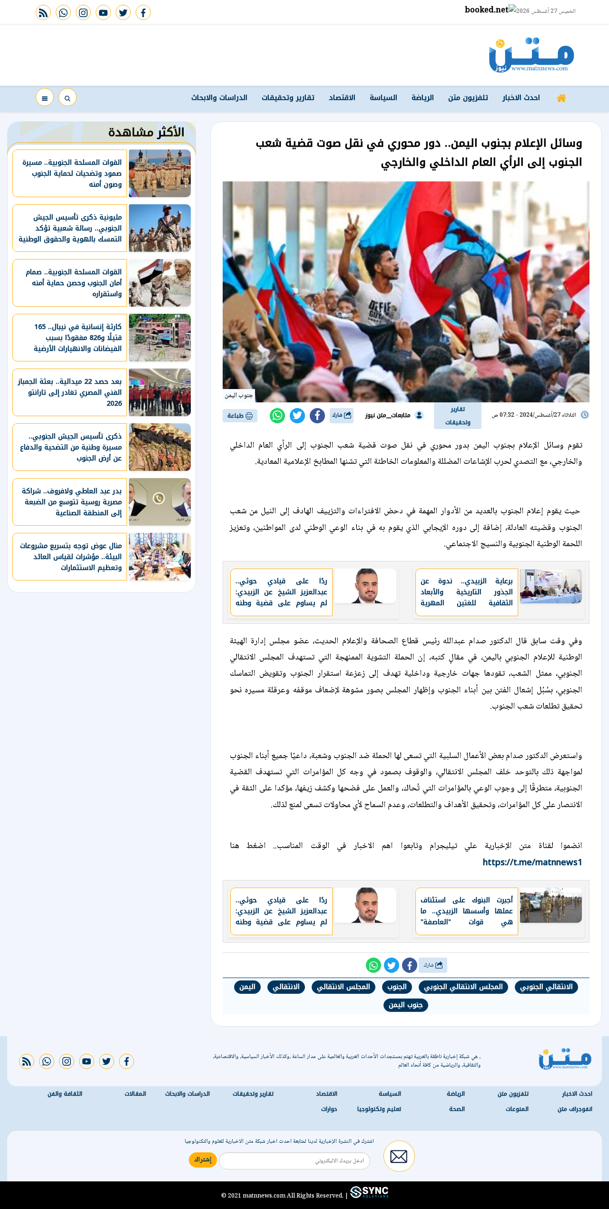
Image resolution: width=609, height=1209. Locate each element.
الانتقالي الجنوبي (546, 986)
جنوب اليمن (406, 1005)
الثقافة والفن (65, 1094)
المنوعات (517, 1109)
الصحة (457, 1109)
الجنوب (397, 986)
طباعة (236, 415)
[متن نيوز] (532, 54)
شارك (338, 415)
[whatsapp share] (277, 415)
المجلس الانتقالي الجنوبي (463, 986)
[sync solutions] (368, 1196)
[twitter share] (297, 415)
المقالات (135, 1094)
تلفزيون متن (468, 97)
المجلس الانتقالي (343, 986)
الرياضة (423, 97)
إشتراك (203, 1160)
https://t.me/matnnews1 (532, 862)
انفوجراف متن (575, 1109)
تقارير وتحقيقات (288, 97)
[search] (68, 97)
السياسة (383, 97)
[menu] (45, 97)
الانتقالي (286, 986)
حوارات (329, 1109)
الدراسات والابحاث (219, 97)
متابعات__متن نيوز (388, 415)
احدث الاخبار (521, 97)
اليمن (247, 986)
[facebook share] (317, 415)
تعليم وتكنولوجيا (379, 1109)
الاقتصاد (342, 97)
